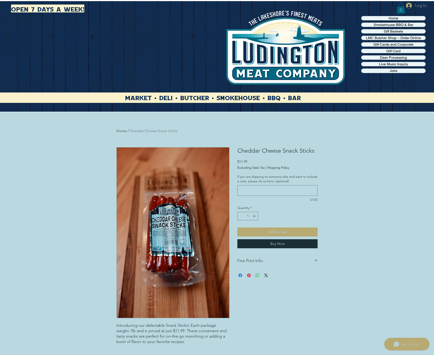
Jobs (393, 71)
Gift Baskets (393, 31)
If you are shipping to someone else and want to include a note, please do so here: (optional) (277, 179)
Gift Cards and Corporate (393, 44)
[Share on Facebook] (240, 275)
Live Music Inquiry (393, 64)
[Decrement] (241, 216)
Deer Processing (393, 57)
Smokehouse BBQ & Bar (393, 25)
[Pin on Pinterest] (249, 275)
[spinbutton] (248, 216)
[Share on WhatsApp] (257, 275)
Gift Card (393, 51)
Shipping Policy (278, 168)
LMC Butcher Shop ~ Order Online (393, 38)
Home (393, 18)
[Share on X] (266, 275)
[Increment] (254, 216)
